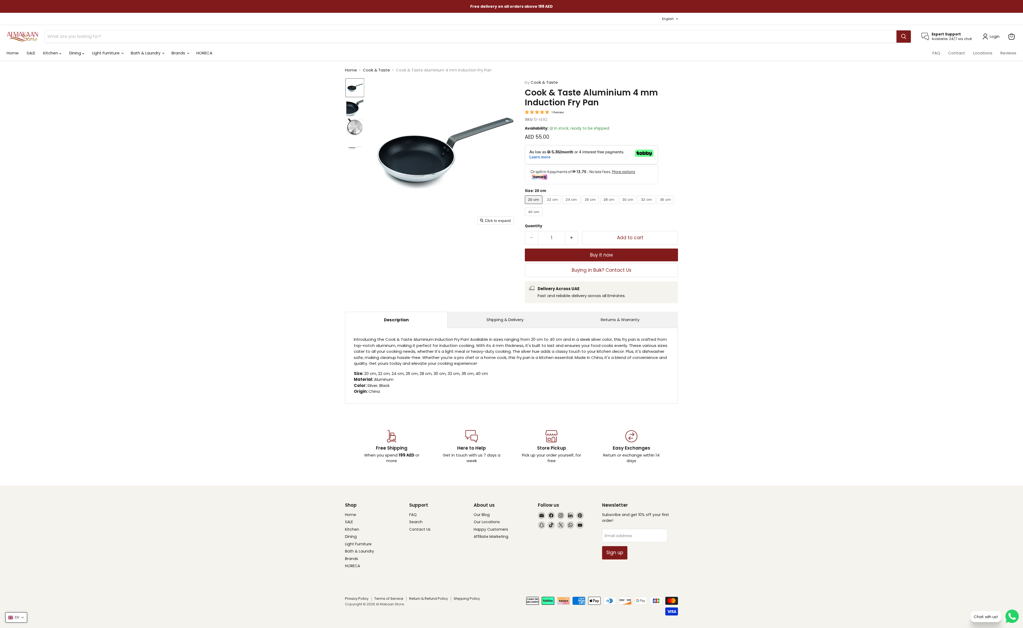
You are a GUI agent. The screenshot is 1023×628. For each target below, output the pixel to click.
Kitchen (51, 53)
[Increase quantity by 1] (571, 238)
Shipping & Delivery (504, 319)
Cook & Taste (376, 70)
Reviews (1008, 53)
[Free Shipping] (392, 446)
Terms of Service (388, 598)
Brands (179, 53)
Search (416, 522)
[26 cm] (591, 205)
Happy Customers (491, 529)
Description (396, 320)
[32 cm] (647, 205)
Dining (75, 53)
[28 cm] (609, 205)
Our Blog (482, 514)
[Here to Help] (472, 446)
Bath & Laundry (146, 53)
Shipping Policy (467, 598)
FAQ (936, 53)
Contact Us (420, 529)
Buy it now (601, 255)
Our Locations (487, 522)
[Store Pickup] (551, 446)
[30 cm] (628, 205)
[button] (355, 88)
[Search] (903, 36)
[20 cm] (534, 205)
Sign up (614, 552)
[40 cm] (534, 217)
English (668, 19)
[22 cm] (553, 205)
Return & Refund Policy (428, 598)
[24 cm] (572, 205)
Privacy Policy (356, 598)
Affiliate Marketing (491, 536)
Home (13, 53)
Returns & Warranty (620, 319)
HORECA (204, 53)
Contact (956, 53)
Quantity (533, 226)
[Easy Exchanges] (631, 446)
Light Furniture (106, 53)
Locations (982, 53)
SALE (31, 53)
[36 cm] (666, 205)
